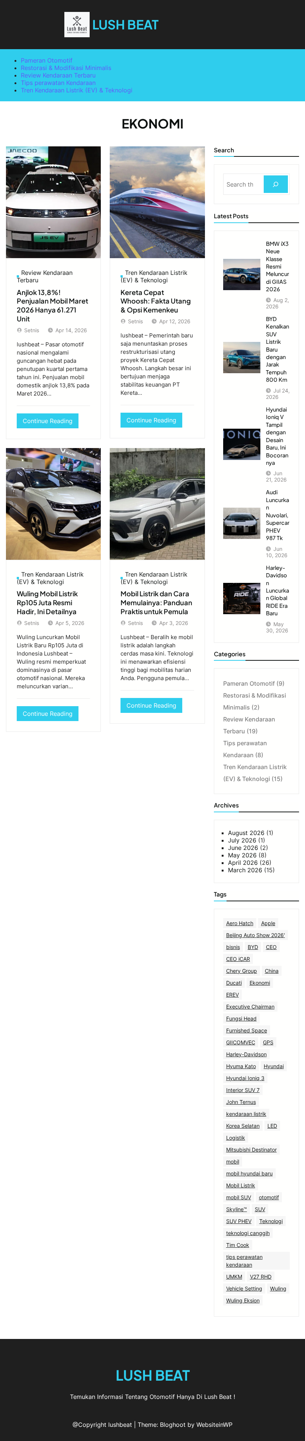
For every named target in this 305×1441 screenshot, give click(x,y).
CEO (271, 947)
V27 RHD (261, 1276)
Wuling (278, 1288)
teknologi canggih (248, 1233)
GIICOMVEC (240, 1042)
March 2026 (245, 870)
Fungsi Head (241, 1018)
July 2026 (242, 840)
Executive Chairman (250, 1006)
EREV (232, 994)
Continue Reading (50, 422)
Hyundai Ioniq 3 (245, 1078)
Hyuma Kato (241, 1066)
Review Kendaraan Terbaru (58, 75)
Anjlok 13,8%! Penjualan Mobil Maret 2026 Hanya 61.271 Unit (52, 305)
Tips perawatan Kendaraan (58, 82)
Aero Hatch (239, 923)
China (272, 971)
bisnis (233, 947)
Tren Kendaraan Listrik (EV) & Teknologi (76, 90)
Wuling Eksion (243, 1300)
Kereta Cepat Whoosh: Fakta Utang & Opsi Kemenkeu (156, 301)
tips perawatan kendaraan (244, 1261)
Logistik (235, 1137)
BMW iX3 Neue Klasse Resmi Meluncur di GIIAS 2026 (277, 266)
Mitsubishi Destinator (251, 1149)
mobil (232, 1161)
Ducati (234, 983)
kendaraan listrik (246, 1114)
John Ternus (241, 1102)
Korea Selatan (243, 1126)
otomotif (269, 1197)
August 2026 (246, 833)
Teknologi (271, 1221)
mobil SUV (238, 1197)
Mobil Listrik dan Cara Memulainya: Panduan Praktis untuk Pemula (156, 602)
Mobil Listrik (240, 1185)
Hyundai (274, 1066)
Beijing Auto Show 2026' (255, 935)
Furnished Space (246, 1030)
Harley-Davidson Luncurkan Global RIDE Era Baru (277, 590)
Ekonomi (260, 983)
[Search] (276, 184)
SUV (260, 1209)
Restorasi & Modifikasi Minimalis (66, 68)
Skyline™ (236, 1209)
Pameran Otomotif (47, 60)
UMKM (234, 1276)
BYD (253, 947)
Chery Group (241, 971)
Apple (268, 923)
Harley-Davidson (246, 1054)
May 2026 (242, 855)
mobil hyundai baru (249, 1173)
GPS (268, 1042)
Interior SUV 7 (243, 1090)
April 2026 (243, 862)
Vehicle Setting (244, 1288)
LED (272, 1126)
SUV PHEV (238, 1221)
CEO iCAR (238, 959)
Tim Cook (237, 1245)
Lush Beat (125, 24)
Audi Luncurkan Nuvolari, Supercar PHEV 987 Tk (277, 515)
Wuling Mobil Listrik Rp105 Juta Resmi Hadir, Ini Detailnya (47, 602)
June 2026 (243, 847)
